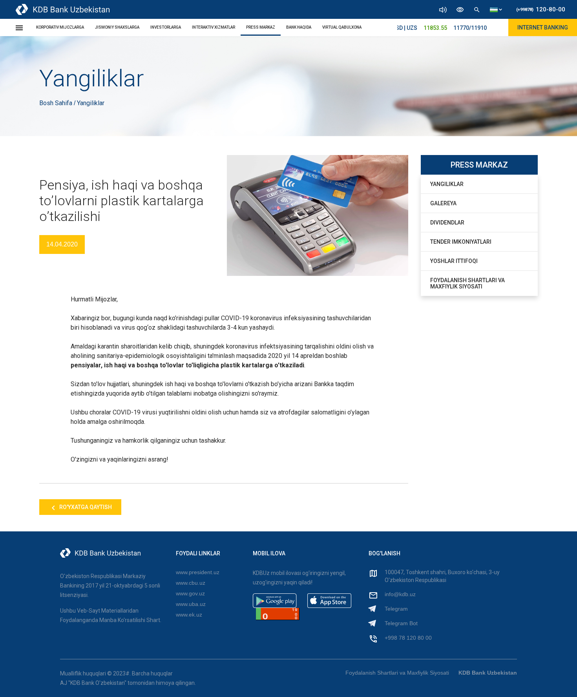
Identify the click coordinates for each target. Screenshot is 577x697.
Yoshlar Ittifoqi (454, 261)
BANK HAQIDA (298, 27)
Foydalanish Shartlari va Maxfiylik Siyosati (467, 283)
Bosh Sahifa (56, 103)
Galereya (443, 203)
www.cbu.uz (190, 583)
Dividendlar (447, 222)
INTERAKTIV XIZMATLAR (213, 27)
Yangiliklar (447, 184)
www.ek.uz (189, 614)
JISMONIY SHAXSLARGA (117, 27)
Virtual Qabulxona (342, 27)
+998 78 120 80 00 (408, 638)
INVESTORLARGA (165, 27)
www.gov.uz (190, 593)
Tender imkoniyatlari (460, 242)
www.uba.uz (191, 604)
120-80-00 (540, 9)
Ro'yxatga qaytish (85, 507)
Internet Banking (542, 27)
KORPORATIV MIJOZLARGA (60, 27)
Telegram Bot (401, 623)
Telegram (396, 609)
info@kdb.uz (400, 594)
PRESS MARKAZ (260, 27)
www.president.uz (197, 572)
